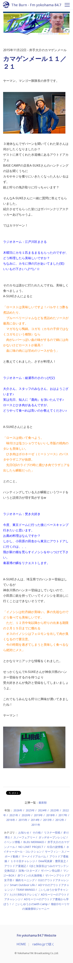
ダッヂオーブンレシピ (52, 837)
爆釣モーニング (25, 880)
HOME (21, 944)
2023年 (54, 810)
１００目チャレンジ (23, 861)
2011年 (35, 825)
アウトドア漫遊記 (15, 866)
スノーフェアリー (24, 837)
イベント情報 (12, 842)
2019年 (38, 815)
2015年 (22, 820)
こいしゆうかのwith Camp (31, 904)
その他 (37, 832)
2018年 (50, 815)
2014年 (35, 820)
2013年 (47, 820)
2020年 (26, 815)
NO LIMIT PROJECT (30, 847)
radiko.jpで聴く (43, 944)
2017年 (62, 815)
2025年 (30, 810)
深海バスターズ (28, 870)
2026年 (17, 810)
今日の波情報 (55, 847)
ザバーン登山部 (50, 870)
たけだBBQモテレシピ (24, 894)
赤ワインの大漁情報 (30, 875)
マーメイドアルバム (34, 856)
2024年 (42, 810)
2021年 (13, 815)
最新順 (43, 802)
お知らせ (23, 832)
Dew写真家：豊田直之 (52, 861)
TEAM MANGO (25, 889)
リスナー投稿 (52, 832)
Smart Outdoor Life (22, 885)
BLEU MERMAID (33, 842)
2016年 (10, 820)
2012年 (59, 820)
